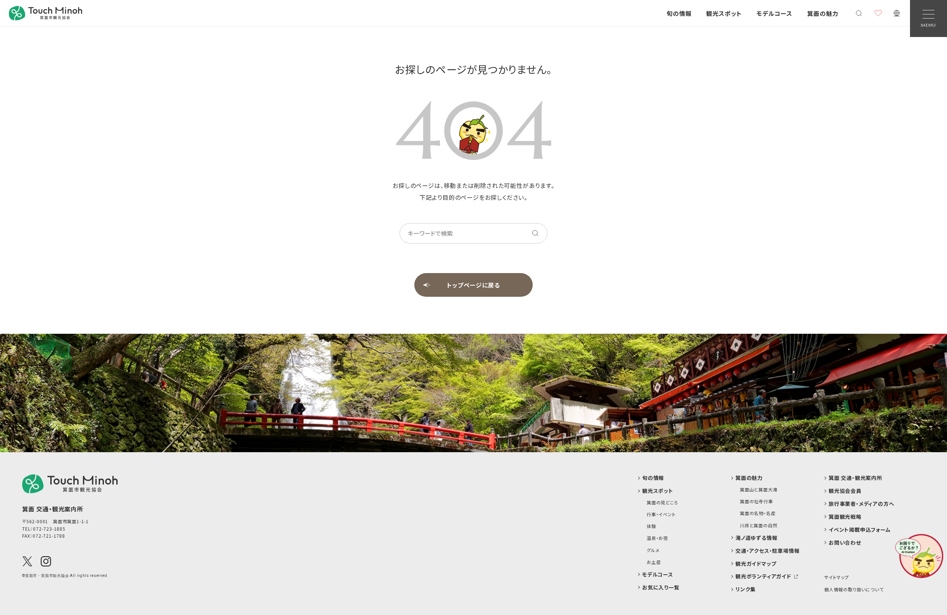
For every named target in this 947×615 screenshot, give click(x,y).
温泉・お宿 (657, 538)
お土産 (654, 562)
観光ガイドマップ (755, 563)
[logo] (70, 483)
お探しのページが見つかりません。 (473, 69)
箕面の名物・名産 (757, 513)
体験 (651, 526)
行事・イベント (661, 514)
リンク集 (745, 589)
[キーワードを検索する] (535, 233)
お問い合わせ (845, 542)
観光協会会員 (845, 490)
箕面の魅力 (823, 13)
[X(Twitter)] (27, 561)
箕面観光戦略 (845, 516)
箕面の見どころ (662, 502)
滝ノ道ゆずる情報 (756, 537)
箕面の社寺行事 (756, 501)
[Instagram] (46, 561)
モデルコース (774, 13)
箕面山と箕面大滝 (758, 490)
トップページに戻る (473, 284)
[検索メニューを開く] (859, 13)
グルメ (653, 550)
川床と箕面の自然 (758, 525)
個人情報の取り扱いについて (853, 589)
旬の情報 (679, 13)
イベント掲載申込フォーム (860, 529)
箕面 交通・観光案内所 (855, 477)
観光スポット (724, 13)
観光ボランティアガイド (763, 576)
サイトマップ (836, 577)
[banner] (45, 13)
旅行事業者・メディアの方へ (861, 503)
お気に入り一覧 (661, 587)
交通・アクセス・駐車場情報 (767, 550)
